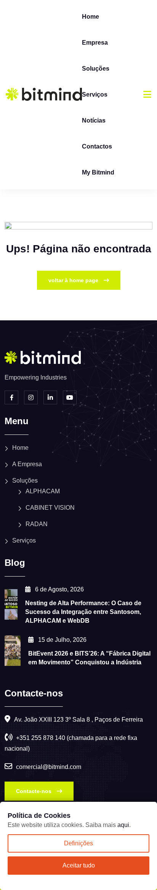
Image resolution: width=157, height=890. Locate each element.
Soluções (95, 68)
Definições (78, 843)
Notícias (94, 120)
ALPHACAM (43, 491)
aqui (123, 825)
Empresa (95, 42)
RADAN (37, 524)
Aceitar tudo (78, 865)
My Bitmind (98, 172)
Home (90, 16)
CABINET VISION (50, 507)
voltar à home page (74, 280)
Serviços (94, 94)
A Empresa (27, 464)
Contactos (97, 146)
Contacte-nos (34, 791)
